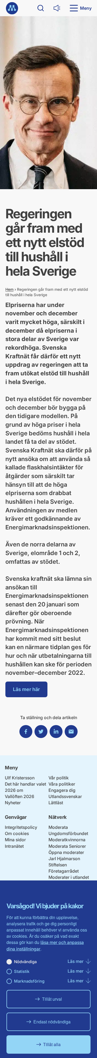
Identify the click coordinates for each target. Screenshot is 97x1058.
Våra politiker (61, 784)
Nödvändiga (25, 961)
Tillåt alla (52, 1044)
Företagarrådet (63, 871)
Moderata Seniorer (67, 846)
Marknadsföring (29, 981)
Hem (9, 289)
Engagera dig (61, 790)
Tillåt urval (52, 999)
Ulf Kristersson (19, 777)
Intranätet (14, 846)
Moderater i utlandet (68, 877)
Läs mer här (26, 689)
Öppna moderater (66, 852)
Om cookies (17, 833)
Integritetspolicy (21, 827)
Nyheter (13, 802)
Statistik (21, 971)
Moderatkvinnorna (66, 839)
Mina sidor (15, 839)
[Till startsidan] (12, 8)
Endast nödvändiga (52, 1022)
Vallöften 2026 (19, 796)
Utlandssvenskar (65, 796)
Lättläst (55, 802)
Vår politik (58, 777)
